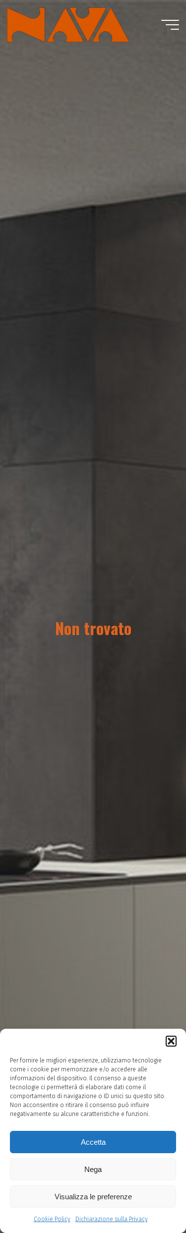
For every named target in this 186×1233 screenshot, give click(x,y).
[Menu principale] (170, 25)
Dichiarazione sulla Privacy (111, 1219)
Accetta (93, 1142)
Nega (93, 1169)
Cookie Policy (52, 1219)
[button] (171, 1041)
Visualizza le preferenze (93, 1196)
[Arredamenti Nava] (68, 24)
